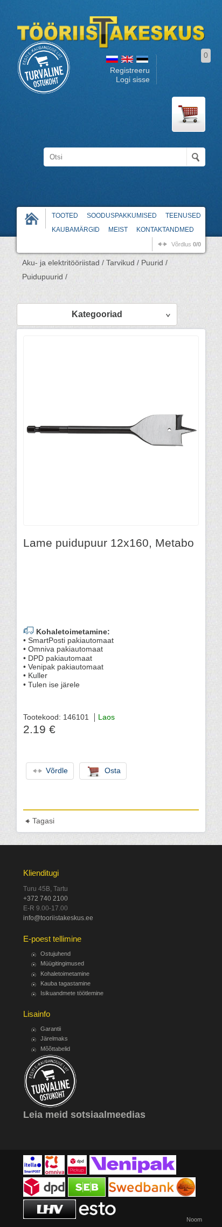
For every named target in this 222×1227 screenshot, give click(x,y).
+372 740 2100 (45, 898)
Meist (118, 229)
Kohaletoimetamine (64, 973)
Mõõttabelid (55, 1048)
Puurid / (154, 263)
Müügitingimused (62, 963)
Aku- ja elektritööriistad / (63, 263)
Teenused (183, 215)
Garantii (50, 1028)
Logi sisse (133, 80)
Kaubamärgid (76, 229)
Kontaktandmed (165, 229)
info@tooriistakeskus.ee (58, 918)
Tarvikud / (122, 263)
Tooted (65, 215)
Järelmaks (54, 1038)
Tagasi (43, 821)
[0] (188, 114)
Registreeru (130, 70)
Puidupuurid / (44, 277)
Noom (194, 1219)
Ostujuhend (55, 953)
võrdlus (186, 244)
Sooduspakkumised (122, 215)
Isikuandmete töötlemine (71, 993)
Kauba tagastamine (65, 983)
